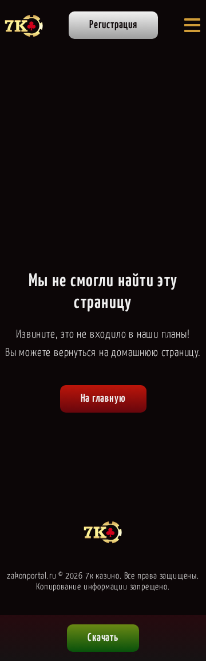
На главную (103, 398)
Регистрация (113, 24)
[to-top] (186, 593)
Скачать (103, 637)
